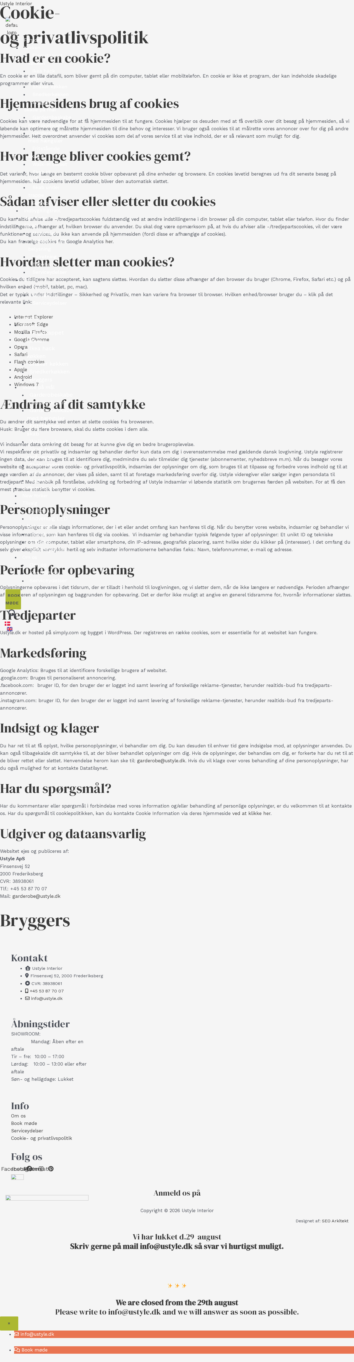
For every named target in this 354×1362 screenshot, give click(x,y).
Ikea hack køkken (41, 74)
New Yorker (36, 218)
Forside (32, 40)
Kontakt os (45, 295)
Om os (31, 280)
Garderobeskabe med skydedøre (49, 121)
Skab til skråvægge (41, 175)
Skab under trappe (44, 191)
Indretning (44, 256)
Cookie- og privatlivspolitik (41, 1138)
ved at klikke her (251, 813)
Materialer (44, 233)
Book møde (24, 1123)
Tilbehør (42, 264)
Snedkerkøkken (50, 94)
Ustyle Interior (16, 3)
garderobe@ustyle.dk (161, 760)
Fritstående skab (44, 152)
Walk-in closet (49, 164)
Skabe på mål (40, 109)
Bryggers (42, 102)
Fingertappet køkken (45, 59)
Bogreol (41, 203)
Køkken (32, 48)
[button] (34, 1334)
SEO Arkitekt (335, 1220)
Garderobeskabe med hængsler (49, 137)
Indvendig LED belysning (47, 245)
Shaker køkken (49, 86)
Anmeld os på (177, 1193)
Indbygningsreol (42, 210)
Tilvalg (31, 225)
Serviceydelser (49, 272)
